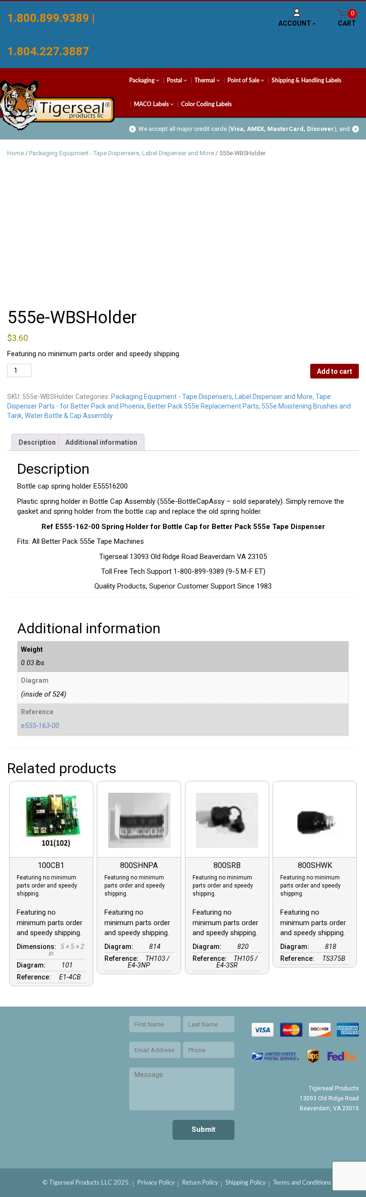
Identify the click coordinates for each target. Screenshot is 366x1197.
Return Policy (200, 1183)
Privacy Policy (156, 1183)
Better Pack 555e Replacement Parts (203, 406)
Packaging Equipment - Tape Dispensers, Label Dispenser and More (121, 153)
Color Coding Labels (206, 104)
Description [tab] (37, 442)
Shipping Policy (245, 1183)
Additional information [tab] (101, 442)
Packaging (142, 80)
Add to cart (334, 371)
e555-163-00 (40, 725)
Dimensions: (38, 946)
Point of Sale (244, 80)
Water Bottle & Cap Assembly (69, 415)
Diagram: (33, 965)
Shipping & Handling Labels (306, 80)
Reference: (35, 977)
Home (15, 153)
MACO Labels (152, 104)
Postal (175, 80)
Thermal (205, 80)
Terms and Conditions (302, 1183)
